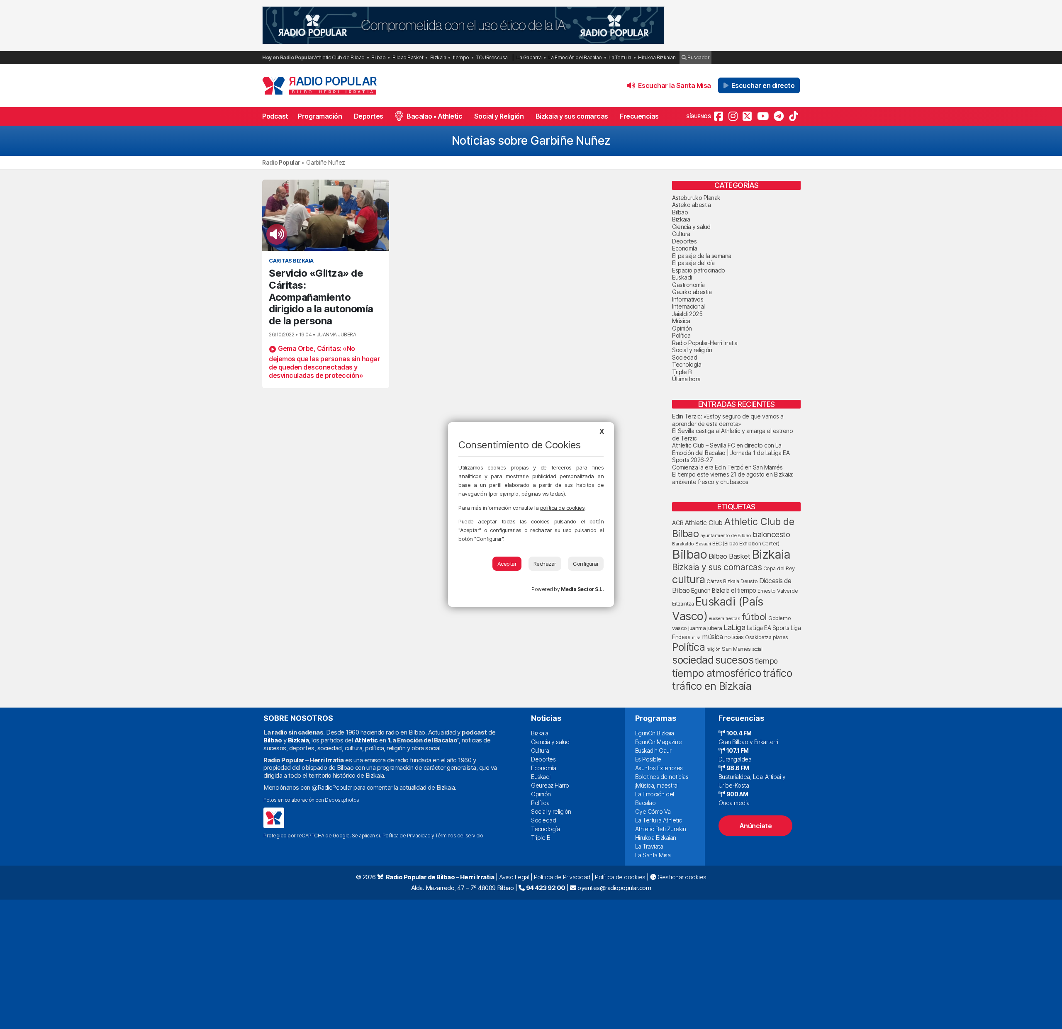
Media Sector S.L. (582, 589)
